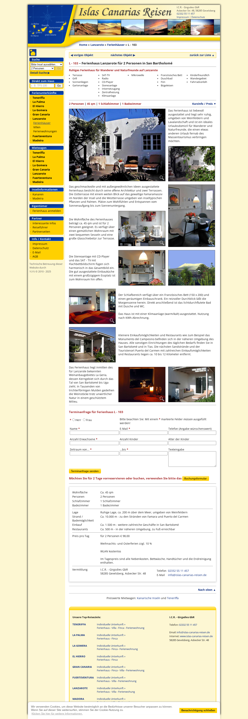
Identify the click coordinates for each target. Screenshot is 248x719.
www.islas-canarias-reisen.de (196, 636)
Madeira (38, 198)
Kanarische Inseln (148, 598)
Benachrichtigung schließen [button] (198, 710)
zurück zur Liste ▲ (202, 55)
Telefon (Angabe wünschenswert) (190, 429)
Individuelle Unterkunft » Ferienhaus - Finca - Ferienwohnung (117, 647)
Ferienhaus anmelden (47, 211)
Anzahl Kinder (129, 439)
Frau (89, 420)
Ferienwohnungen (45, 131)
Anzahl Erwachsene (83, 439)
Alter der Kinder (178, 439)
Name (75, 429)
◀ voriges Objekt (82, 55)
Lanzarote (97, 45)
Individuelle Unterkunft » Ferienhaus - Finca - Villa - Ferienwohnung (120, 668)
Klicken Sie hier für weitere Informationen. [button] (57, 713)
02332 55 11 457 (186, 13)
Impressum (183, 16)
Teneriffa (173, 598)
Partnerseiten (41, 231)
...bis (124, 449)
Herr (78, 420)
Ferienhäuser (42, 123)
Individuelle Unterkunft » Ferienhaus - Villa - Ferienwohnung (116, 679)
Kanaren (38, 194)
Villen (36, 127)
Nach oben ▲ (207, 590)
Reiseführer (40, 227)
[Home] (124, 21)
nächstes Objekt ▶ (123, 55)
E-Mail (37, 252)
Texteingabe (176, 449)
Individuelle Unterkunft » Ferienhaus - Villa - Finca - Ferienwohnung (120, 626)
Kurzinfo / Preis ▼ (204, 104)
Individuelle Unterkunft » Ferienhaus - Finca (111, 636)
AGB (35, 256)
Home (83, 45)
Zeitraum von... (81, 449)
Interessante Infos (44, 223)
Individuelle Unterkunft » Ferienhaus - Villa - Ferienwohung (116, 690)
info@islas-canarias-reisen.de (187, 575)
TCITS (32, 271)
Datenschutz (198, 16)
